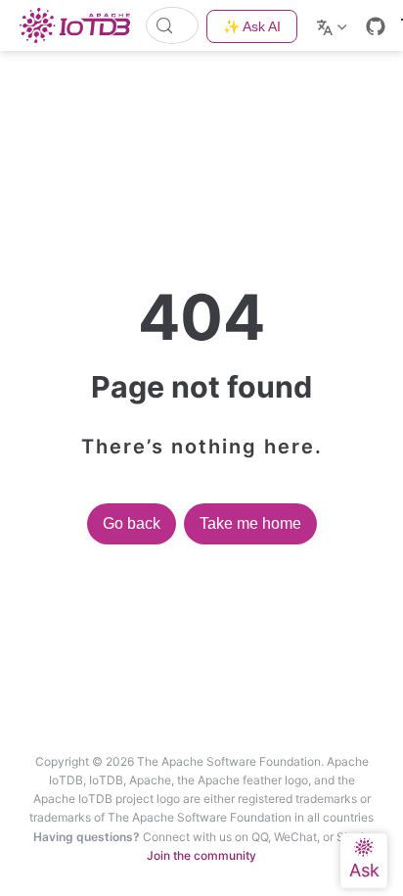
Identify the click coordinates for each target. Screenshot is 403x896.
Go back (131, 523)
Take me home (250, 523)
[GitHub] (375, 26)
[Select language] (334, 25)
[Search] (172, 25)
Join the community (201, 855)
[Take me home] (81, 25)
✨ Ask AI (252, 26)
